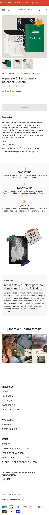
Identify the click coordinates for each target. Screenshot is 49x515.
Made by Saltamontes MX (12, 499)
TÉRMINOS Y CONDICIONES (15, 457)
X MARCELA (8, 424)
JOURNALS (7, 396)
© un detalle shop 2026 (12, 494)
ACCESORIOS (8, 405)
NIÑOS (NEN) (8, 400)
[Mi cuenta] (38, 9)
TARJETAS (7, 391)
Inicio (4, 73)
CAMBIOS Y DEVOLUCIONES (16, 448)
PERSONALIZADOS (11, 409)
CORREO (6, 444)
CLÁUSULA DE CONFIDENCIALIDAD (19, 462)
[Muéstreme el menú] (4, 9)
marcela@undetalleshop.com (33, 209)
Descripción (7, 117)
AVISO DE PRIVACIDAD (13, 453)
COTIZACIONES (9, 429)
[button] (8, 91)
